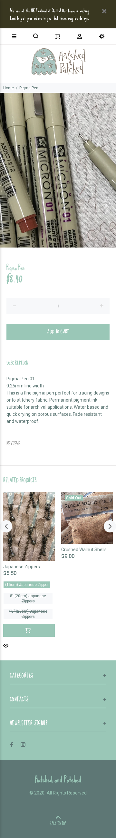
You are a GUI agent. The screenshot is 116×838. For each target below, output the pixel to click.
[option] (58, 170)
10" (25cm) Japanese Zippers (28, 614)
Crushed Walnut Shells (84, 549)
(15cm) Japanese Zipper (27, 584)
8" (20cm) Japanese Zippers (28, 598)
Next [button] (110, 526)
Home (8, 88)
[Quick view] (6, 645)
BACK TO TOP (58, 823)
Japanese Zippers (21, 566)
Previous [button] (6, 526)
